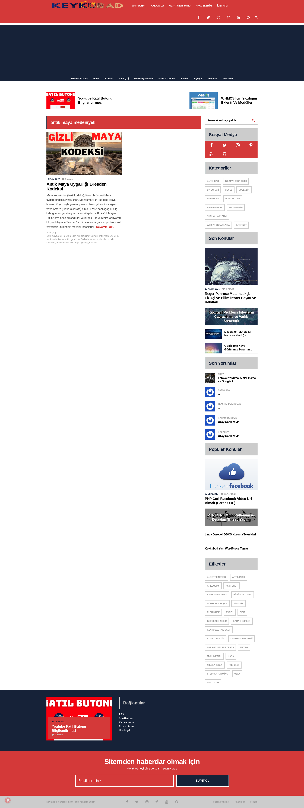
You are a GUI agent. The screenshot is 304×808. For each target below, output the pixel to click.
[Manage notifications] (8, 800)
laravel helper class (220, 647)
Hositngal (124, 730)
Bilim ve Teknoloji (79, 78)
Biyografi (198, 78)
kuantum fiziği (215, 638)
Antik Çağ (124, 78)
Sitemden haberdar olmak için (152, 761)
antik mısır (238, 577)
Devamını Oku (105, 227)
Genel (96, 78)
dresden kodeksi (107, 239)
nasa (231, 656)
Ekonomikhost (127, 726)
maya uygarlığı (81, 242)
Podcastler (228, 78)
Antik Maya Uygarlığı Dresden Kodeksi (76, 186)
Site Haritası (126, 718)
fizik (242, 612)
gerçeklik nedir (217, 621)
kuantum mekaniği (241, 638)
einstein (238, 603)
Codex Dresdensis (89, 239)
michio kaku (214, 656)
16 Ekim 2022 (53, 179)
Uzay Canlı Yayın (228, 421)
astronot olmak (217, 594)
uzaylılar (213, 682)
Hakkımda (240, 802)
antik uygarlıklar (72, 239)
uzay (237, 674)
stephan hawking (217, 674)
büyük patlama (242, 594)
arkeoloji (213, 586)
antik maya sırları (89, 236)
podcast (234, 665)
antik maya (51, 236)
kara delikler (242, 621)
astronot (232, 586)
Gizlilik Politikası (221, 802)
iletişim (254, 802)
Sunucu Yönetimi (166, 78)
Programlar (215, 207)
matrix (244, 647)
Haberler (109, 78)
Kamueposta (126, 722)
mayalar (93, 242)
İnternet (184, 78)
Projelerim (236, 207)
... (219, 393)
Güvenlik (212, 78)
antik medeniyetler (55, 239)
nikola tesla (215, 665)
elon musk (213, 612)
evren (229, 612)
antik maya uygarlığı (108, 236)
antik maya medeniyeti (69, 236)
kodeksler (50, 242)
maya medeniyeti (64, 242)
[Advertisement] (152, 49)
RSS (121, 714)
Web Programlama (143, 78)
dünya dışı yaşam (217, 603)
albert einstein (216, 577)
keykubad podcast (218, 630)
